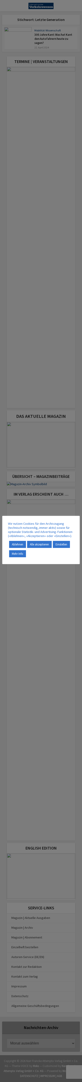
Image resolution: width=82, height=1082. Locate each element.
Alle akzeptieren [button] (39, 544)
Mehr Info (17, 554)
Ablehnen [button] (17, 544)
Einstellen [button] (61, 544)
